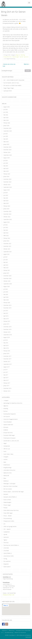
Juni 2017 (5, 372)
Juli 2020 (5, 289)
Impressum (4, 630)
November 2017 (7, 359)
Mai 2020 (5, 294)
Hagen (5, 443)
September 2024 (7, 155)
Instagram (5, 456)
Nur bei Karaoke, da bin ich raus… (11, 83)
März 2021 (6, 267)
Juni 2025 (5, 136)
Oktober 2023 (6, 184)
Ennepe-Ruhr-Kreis (8, 56)
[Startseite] (3, 3)
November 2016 (7, 388)
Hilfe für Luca (6, 448)
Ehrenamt (5, 427)
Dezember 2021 (7, 243)
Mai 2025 (5, 139)
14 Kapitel (5, 400)
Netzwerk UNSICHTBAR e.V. (10, 497)
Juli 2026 (5, 109)
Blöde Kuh (26, 64)
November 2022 (7, 214)
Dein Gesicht (6, 416)
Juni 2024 (5, 163)
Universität (6, 548)
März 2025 (6, 141)
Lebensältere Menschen (9, 470)
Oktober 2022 (6, 216)
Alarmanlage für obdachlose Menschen (12, 403)
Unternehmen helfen (8, 556)
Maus (4, 478)
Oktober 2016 (6, 391)
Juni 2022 (5, 227)
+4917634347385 (11, 593)
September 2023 (7, 187)
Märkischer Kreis (7, 473)
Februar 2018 (6, 351)
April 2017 (5, 377)
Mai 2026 (5, 115)
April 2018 (5, 345)
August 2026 (6, 107)
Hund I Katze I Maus (8, 454)
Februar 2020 (6, 302)
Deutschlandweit (7, 422)
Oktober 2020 (6, 281)
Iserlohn (5, 459)
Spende (21, 56)
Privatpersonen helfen (8, 521)
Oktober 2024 (6, 152)
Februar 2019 (6, 321)
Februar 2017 (6, 383)
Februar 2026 (6, 123)
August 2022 (6, 222)
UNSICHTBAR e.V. (7, 553)
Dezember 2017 (7, 356)
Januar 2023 (6, 208)
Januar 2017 (6, 385)
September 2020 (7, 283)
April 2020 (5, 297)
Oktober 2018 (6, 332)
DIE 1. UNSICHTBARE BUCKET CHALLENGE (13, 80)
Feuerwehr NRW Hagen (9, 435)
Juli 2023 (5, 192)
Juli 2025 (5, 133)
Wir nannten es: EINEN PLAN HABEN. (12, 85)
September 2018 (7, 334)
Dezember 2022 (7, 211)
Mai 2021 (5, 262)
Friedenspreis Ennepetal (9, 438)
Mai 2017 (5, 375)
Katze (4, 462)
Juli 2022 (5, 225)
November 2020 (7, 278)
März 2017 (6, 380)
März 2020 (6, 300)
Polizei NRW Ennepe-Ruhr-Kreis (11, 510)
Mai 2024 (5, 166)
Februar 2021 (6, 270)
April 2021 (5, 265)
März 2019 (6, 318)
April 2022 (5, 233)
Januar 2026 (6, 125)
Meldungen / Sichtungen (9, 483)
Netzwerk (5, 494)
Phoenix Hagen (7, 505)
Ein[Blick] (5, 430)
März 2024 (6, 171)
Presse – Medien (7, 515)
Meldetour (6, 481)
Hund (4, 451)
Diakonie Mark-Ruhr (8, 424)
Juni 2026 (5, 112)
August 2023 (6, 190)
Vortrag (5, 558)
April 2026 (5, 117)
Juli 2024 (5, 160)
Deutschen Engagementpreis (10, 419)
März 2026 (6, 120)
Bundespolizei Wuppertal (9, 414)
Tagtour (5, 540)
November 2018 (7, 329)
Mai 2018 (5, 343)
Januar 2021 (6, 273)
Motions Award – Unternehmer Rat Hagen (13, 491)
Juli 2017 (5, 369)
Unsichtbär (6, 550)
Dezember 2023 (7, 179)
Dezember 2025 (7, 128)
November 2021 (7, 246)
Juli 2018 (5, 340)
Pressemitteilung (7, 518)
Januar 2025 (6, 144)
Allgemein (18, 55)
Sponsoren (26, 56)
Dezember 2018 (7, 326)
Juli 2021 (5, 257)
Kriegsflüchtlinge (7, 467)
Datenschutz (11, 630)
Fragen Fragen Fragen (8, 88)
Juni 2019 (5, 310)
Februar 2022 (6, 238)
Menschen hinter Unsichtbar (10, 486)
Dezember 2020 (7, 275)
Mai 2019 (5, 313)
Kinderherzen (6, 465)
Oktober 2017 (6, 361)
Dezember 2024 (7, 147)
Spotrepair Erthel (7, 91)
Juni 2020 (5, 292)
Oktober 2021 (6, 249)
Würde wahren (7, 566)
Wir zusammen (7, 561)
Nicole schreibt (7, 499)
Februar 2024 (6, 174)
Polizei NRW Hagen (8, 513)
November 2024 (7, 149)
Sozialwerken (6, 532)
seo (4, 523)
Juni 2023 (5, 195)
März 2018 (6, 348)
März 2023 (6, 203)
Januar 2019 (6, 324)
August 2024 (6, 157)
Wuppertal (5, 564)
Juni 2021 (5, 259)
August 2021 (6, 254)
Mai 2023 (5, 198)
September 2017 (7, 364)
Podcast (5, 507)
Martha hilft (6, 475)
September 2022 (7, 219)
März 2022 (6, 235)
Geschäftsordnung (9, 632)
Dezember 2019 (7, 305)
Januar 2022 (6, 241)
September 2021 (7, 251)
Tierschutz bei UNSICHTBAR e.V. (11, 545)
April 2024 (5, 168)
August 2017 (6, 367)
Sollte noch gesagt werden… (10, 526)
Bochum (5, 411)
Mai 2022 (5, 230)
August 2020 (6, 286)
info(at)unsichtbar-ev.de (8, 595)
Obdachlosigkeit (15, 56)
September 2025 (7, 131)
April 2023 (5, 200)
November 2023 (7, 182)
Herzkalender (6, 446)
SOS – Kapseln (7, 529)
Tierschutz (5, 542)
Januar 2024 (6, 176)
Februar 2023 (6, 206)
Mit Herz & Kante (7, 489)
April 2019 (5, 316)
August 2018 (6, 337)
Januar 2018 (6, 353)
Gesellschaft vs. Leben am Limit (11, 440)
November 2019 (7, 308)
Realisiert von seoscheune (20, 632)
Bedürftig (23, 55)
